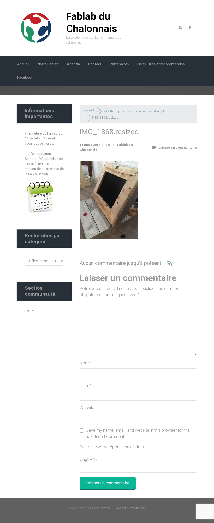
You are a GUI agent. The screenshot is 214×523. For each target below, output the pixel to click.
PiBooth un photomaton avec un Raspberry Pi (134, 111)
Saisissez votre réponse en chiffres (112, 447)
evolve (73, 508)
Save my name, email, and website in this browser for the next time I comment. (138, 433)
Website (87, 407)
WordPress (137, 508)
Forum (29, 311)
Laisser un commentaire (177, 147)
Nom (85, 363)
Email (85, 385)
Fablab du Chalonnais (91, 22)
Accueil (89, 110)
